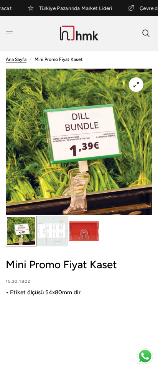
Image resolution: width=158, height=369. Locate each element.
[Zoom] (136, 84)
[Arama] (146, 33)
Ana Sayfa (16, 59)
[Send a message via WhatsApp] (145, 356)
